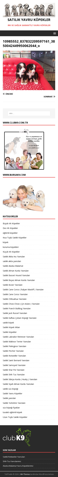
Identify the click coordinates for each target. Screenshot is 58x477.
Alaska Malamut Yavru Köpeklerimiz (18, 466)
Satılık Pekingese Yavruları (14, 346)
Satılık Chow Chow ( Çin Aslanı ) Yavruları (21, 303)
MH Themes (25, 474)
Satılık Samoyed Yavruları (14, 365)
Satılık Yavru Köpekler (12, 393)
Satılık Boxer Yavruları (12, 284)
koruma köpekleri (11, 247)
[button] (54, 33)
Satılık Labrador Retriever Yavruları (18, 336)
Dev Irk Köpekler (10, 228)
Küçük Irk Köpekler (11, 251)
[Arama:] (29, 113)
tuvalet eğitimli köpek (12, 412)
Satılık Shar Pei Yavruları (13, 370)
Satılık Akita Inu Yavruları (14, 256)
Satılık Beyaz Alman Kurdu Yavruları (19, 280)
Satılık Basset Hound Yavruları (16, 275)
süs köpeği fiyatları (11, 407)
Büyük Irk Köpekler (11, 223)
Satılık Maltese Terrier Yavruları (17, 341)
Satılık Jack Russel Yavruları (15, 313)
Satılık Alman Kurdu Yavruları (16, 270)
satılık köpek (8, 322)
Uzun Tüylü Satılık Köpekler (15, 417)
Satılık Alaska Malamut (13, 266)
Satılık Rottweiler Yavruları (14, 456)
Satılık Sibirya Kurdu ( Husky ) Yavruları (20, 379)
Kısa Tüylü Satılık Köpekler (14, 237)
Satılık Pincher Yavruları (13, 351)
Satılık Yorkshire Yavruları (14, 403)
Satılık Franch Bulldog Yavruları (17, 308)
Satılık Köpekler (10, 332)
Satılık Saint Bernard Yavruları (16, 360)
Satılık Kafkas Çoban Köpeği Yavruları (19, 318)
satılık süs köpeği (10, 388)
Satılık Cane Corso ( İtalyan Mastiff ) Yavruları (23, 289)
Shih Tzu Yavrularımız (12, 461)
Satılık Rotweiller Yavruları (14, 355)
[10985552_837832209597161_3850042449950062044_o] (29, 88)
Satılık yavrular (9, 398)
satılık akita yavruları (12, 261)
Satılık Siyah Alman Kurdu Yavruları (18, 384)
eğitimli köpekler (10, 233)
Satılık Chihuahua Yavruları (14, 299)
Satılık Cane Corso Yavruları (15, 294)
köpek (5, 242)
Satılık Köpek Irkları (11, 327)
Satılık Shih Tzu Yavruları (14, 374)
